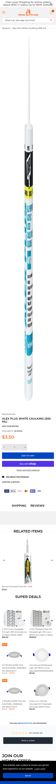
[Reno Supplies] (28, 12)
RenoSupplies (8, 414)
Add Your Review (10, 426)
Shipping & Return (11, 482)
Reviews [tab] (37, 505)
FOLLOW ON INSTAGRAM (28, 723)
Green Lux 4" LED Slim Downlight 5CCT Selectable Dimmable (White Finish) (40, 704)
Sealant (6, 28)
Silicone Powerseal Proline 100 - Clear (17, 586)
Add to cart (28, 456)
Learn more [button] (39, 769)
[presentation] (4, 560)
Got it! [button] (28, 776)
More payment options (28, 470)
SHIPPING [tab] (19, 505)
